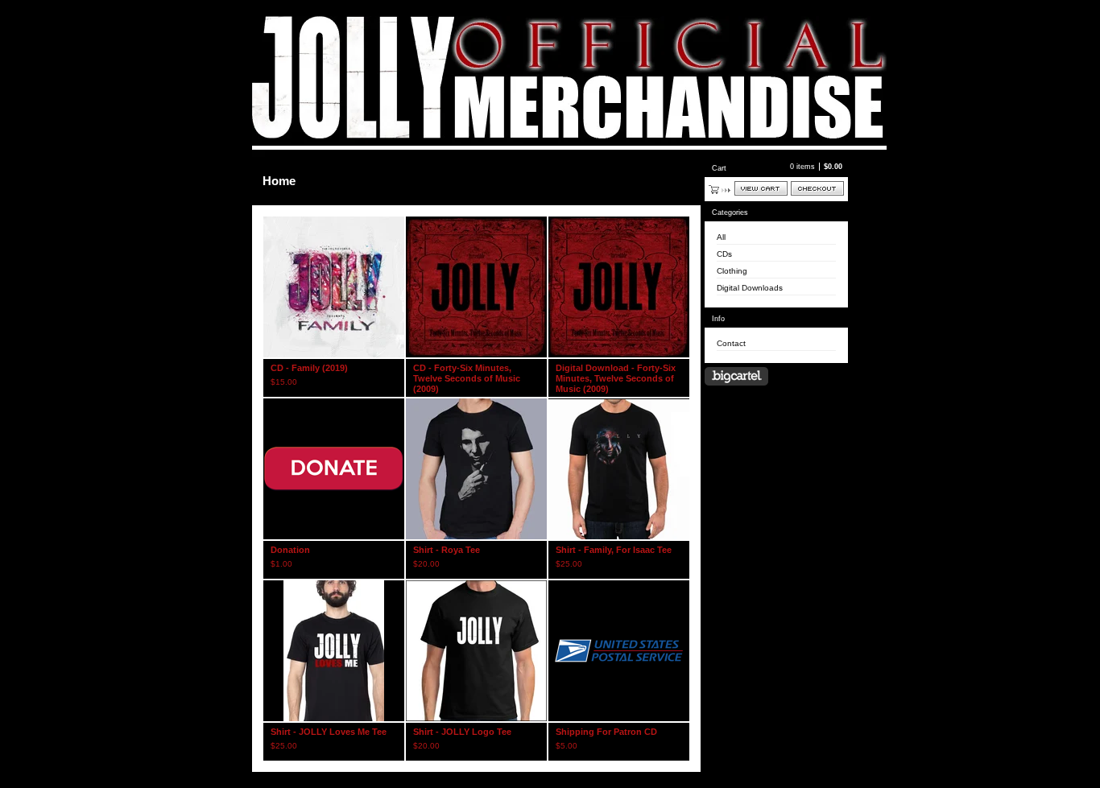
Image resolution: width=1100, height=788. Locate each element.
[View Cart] (761, 188)
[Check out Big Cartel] (736, 376)
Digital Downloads (750, 287)
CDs (724, 254)
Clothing (732, 270)
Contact (731, 343)
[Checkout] (817, 188)
